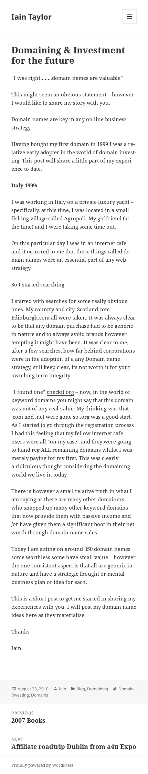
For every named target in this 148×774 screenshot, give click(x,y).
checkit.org (60, 391)
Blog (80, 689)
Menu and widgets (130, 23)
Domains (39, 695)
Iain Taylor (31, 16)
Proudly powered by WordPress (42, 765)
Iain (62, 689)
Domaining (97, 689)
